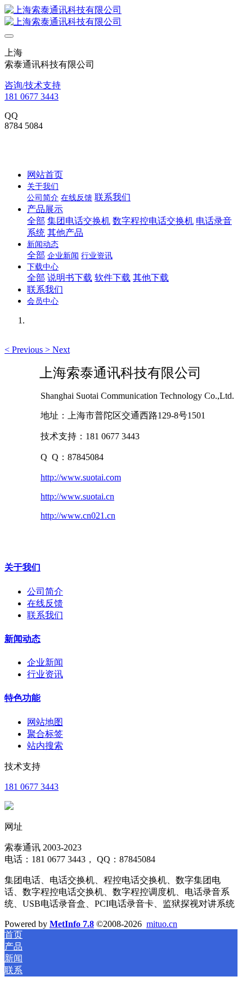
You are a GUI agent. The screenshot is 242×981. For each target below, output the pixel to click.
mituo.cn (161, 924)
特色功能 (23, 698)
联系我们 (45, 615)
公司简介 (45, 591)
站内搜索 (45, 745)
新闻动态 (23, 639)
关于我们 (23, 567)
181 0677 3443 (32, 96)
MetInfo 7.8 (72, 924)
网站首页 (45, 174)
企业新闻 (45, 662)
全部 (36, 221)
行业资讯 (45, 674)
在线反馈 (45, 603)
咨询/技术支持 (33, 85)
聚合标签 (45, 734)
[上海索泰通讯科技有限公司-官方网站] (121, 16)
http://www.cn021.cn (78, 515)
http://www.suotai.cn (77, 496)
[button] (25, 349)
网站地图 (45, 722)
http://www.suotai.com (81, 477)
